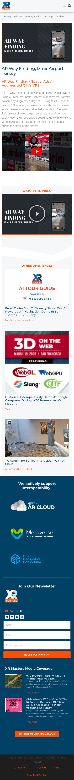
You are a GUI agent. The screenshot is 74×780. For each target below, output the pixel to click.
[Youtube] (12, 617)
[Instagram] (22, 617)
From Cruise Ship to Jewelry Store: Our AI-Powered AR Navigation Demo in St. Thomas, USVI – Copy (36, 311)
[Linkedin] (17, 617)
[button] (69, 6)
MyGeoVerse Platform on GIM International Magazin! (45, 677)
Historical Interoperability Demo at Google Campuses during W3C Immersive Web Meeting (36, 400)
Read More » (32, 692)
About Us (42, 767)
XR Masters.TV (22, 767)
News (57, 767)
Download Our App (37, 775)
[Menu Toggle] (65, 6)
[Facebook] (7, 617)
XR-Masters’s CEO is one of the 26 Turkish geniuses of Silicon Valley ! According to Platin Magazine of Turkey (46, 703)
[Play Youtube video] (37, 151)
